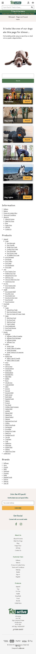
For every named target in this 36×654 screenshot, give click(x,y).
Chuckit (6, 467)
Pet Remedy (8, 427)
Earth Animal (8, 395)
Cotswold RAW (9, 385)
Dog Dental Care (10, 296)
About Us (6, 217)
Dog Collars (8, 261)
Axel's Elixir (8, 371)
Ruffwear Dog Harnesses (14, 338)
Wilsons (7, 449)
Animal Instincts (9, 369)
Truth (6, 441)
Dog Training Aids (10, 286)
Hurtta (7, 344)
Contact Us (8, 229)
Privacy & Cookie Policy (10, 213)
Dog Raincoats (11, 243)
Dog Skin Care (9, 294)
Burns (6, 381)
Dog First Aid (9, 300)
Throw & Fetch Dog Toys (12, 280)
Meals (6, 316)
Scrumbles (8, 429)
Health (5, 290)
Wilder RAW (8, 447)
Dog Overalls (10, 245)
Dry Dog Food (11, 320)
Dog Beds (6, 304)
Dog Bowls (8, 330)
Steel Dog (8, 433)
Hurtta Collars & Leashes (13, 348)
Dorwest (7, 391)
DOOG (7, 389)
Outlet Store (7, 453)
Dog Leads (8, 263)
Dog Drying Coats (12, 253)
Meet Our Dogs (9, 221)
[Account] (28, 2)
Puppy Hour (8, 225)
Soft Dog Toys (9, 278)
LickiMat (7, 411)
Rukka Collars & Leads (13, 360)
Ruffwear (7, 334)
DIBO (6, 387)
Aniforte (7, 365)
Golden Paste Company (12, 407)
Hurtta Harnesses (11, 350)
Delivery (6, 209)
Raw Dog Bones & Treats (14, 312)
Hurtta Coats (10, 346)
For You (6, 284)
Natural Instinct (9, 417)
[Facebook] (16, 524)
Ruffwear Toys (11, 342)
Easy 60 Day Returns (19, 11)
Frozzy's (7, 403)
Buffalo (7, 379)
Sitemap (18, 570)
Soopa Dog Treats (10, 431)
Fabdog (7, 401)
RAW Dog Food (11, 318)
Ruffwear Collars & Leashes (14, 336)
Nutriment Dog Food (11, 421)
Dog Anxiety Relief (10, 292)
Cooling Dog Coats (12, 249)
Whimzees (8, 445)
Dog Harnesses (9, 257)
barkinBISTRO (9, 375)
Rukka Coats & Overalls (13, 358)
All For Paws (8, 367)
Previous (1, 11)
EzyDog (7, 354)
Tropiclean (8, 439)
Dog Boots (8, 259)
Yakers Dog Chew (10, 451)
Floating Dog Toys (10, 274)
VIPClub (7, 227)
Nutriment (6, 471)
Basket (18, 572)
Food (5, 306)
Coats (6, 241)
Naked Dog (8, 415)
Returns (6, 211)
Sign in (18, 574)
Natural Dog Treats (12, 310)
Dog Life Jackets (11, 251)
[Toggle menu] (2, 2)
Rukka (5, 475)
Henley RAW (8, 409)
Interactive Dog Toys (11, 276)
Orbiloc (7, 423)
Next (34, 11)
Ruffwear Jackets (11, 340)
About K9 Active (9, 219)
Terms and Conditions (10, 215)
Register (18, 577)
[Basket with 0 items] (33, 2)
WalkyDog (8, 443)
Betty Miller (8, 377)
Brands (5, 332)
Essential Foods (9, 399)
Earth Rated (8, 397)
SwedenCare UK (10, 435)
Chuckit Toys (8, 383)
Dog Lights (8, 267)
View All (6, 483)
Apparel (6, 239)
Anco (6, 362)
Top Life (7, 437)
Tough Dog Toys (10, 282)
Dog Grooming (9, 302)
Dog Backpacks (9, 265)
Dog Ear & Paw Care (11, 298)
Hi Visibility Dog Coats (13, 255)
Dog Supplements (10, 326)
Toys (5, 269)
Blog (6, 223)
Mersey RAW (8, 413)
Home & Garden (10, 288)
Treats (7, 308)
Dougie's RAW (9, 393)
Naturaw (7, 419)
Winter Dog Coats (12, 247)
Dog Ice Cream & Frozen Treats (16, 314)
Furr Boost (8, 405)
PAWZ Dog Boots (10, 425)
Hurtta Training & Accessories (15, 352)
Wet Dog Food (11, 322)
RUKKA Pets (8, 356)
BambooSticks (9, 373)
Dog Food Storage (10, 328)
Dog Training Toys (10, 271)
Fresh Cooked (11, 324)
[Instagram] (21, 524)
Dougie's (6, 473)
